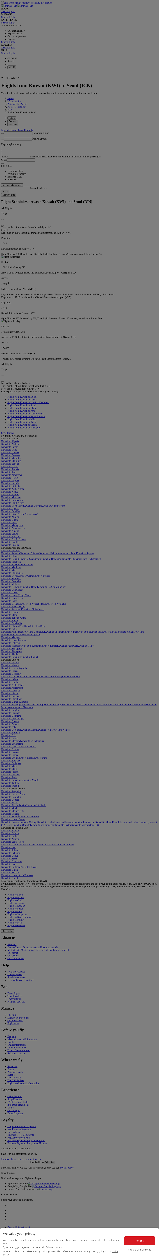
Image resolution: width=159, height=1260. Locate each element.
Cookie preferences (139, 1249)
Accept (140, 1240)
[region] (79, 1244)
